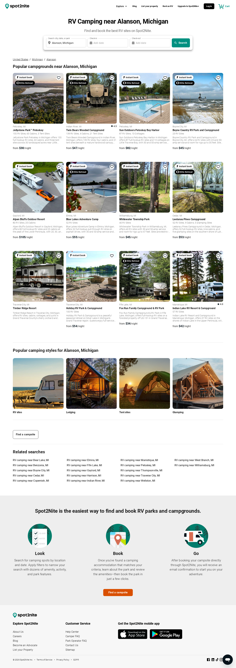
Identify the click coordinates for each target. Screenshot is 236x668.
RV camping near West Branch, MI (194, 460)
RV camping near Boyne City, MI (31, 470)
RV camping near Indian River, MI (86, 480)
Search (183, 42)
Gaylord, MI (19, 216)
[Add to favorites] (59, 78)
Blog (134, 6)
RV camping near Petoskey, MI (138, 465)
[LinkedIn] (213, 660)
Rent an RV (168, 6)
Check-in (93, 38)
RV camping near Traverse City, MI (140, 475)
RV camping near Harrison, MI (84, 475)
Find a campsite (25, 434)
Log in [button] (209, 6)
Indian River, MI (74, 126)
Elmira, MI (71, 216)
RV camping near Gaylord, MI (83, 470)
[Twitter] (217, 660)
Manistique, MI (180, 304)
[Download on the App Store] (134, 634)
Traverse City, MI (21, 304)
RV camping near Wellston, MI (138, 480)
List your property (149, 6)
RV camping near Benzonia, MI (30, 465)
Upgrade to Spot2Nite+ (188, 6)
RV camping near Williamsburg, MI (194, 465)
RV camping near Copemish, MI (31, 480)
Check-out (136, 38)
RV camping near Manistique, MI (139, 460)
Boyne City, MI (180, 126)
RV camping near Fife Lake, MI (84, 465)
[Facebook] (208, 660)
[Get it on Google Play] (166, 634)
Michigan (37, 59)
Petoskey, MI (19, 126)
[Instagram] (221, 660)
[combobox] (65, 43)
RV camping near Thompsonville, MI (141, 470)
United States (20, 59)
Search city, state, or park (59, 38)
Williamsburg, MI (127, 216)
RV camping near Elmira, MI (83, 460)
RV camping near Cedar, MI (28, 475)
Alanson (51, 59)
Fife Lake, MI (125, 304)
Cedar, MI (177, 216)
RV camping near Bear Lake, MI (31, 460)
